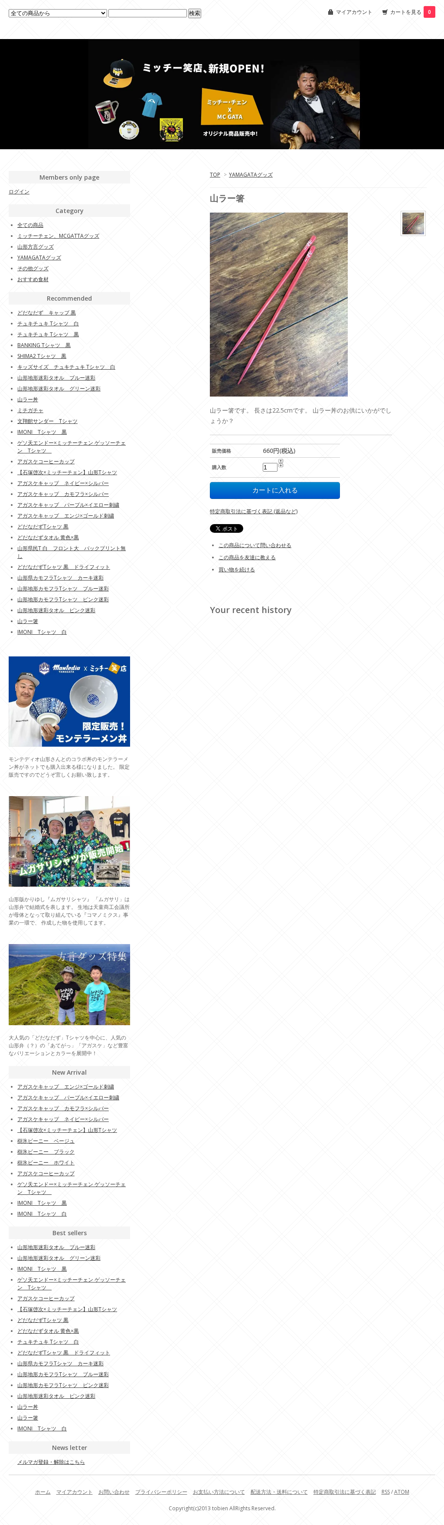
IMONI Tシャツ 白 (42, 632)
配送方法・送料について (279, 1491)
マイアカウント (354, 12)
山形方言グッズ (35, 246)
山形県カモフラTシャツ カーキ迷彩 (60, 577)
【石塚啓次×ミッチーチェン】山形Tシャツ (67, 472)
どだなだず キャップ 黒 (46, 312)
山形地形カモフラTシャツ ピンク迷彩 (63, 599)
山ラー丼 (27, 399)
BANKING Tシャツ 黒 (44, 345)
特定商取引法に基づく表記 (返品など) (253, 511)
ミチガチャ (30, 410)
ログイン (19, 191)
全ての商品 (30, 225)
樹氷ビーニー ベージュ (46, 1141)
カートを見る (410, 12)
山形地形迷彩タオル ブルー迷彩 (56, 377)
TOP (215, 174)
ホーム (43, 1491)
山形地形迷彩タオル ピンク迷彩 (56, 610)
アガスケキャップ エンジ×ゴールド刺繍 (65, 515)
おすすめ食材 (33, 279)
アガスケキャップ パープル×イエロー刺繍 (68, 504)
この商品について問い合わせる (255, 545)
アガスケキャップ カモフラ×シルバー (63, 494)
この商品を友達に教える (247, 557)
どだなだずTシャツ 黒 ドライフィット (63, 567)
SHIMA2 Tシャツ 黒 (41, 356)
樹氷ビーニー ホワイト (46, 1162)
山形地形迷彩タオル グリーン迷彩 (59, 388)
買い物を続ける (237, 569)
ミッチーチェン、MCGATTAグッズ (58, 235)
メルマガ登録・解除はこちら (51, 1462)
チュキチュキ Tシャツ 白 (48, 323)
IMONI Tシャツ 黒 (42, 432)
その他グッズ (33, 268)
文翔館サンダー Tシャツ (47, 421)
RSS (386, 1491)
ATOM (401, 1491)
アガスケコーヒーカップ (46, 461)
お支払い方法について (219, 1491)
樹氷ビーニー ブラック (46, 1151)
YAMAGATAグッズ (251, 174)
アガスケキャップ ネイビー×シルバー (63, 483)
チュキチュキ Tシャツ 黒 (48, 334)
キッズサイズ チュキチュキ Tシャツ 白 (66, 367)
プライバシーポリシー (161, 1491)
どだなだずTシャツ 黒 (43, 526)
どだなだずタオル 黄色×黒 (48, 537)
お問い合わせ (114, 1491)
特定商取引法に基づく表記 (344, 1491)
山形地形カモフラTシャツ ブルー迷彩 (63, 588)
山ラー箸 (27, 621)
